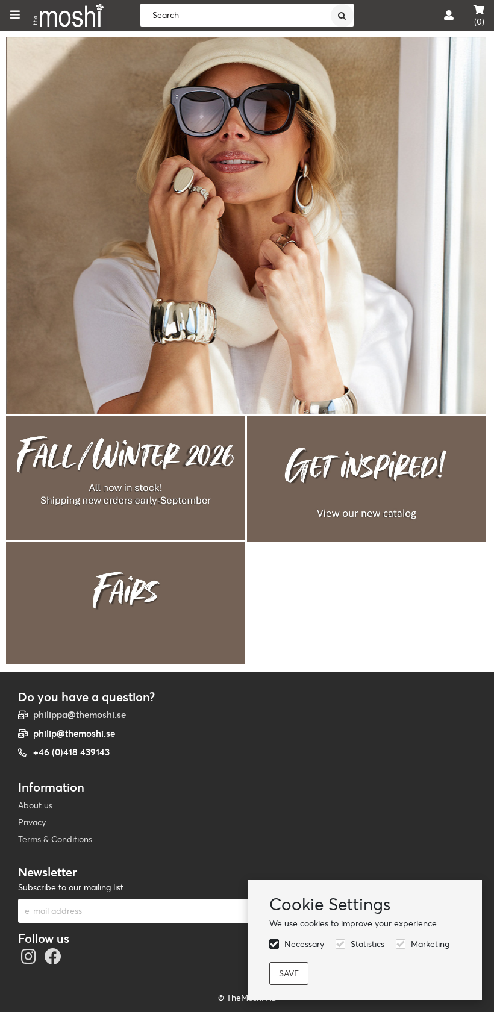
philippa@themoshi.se (79, 714)
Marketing (430, 944)
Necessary (304, 944)
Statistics (367, 944)
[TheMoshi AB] (68, 15)
